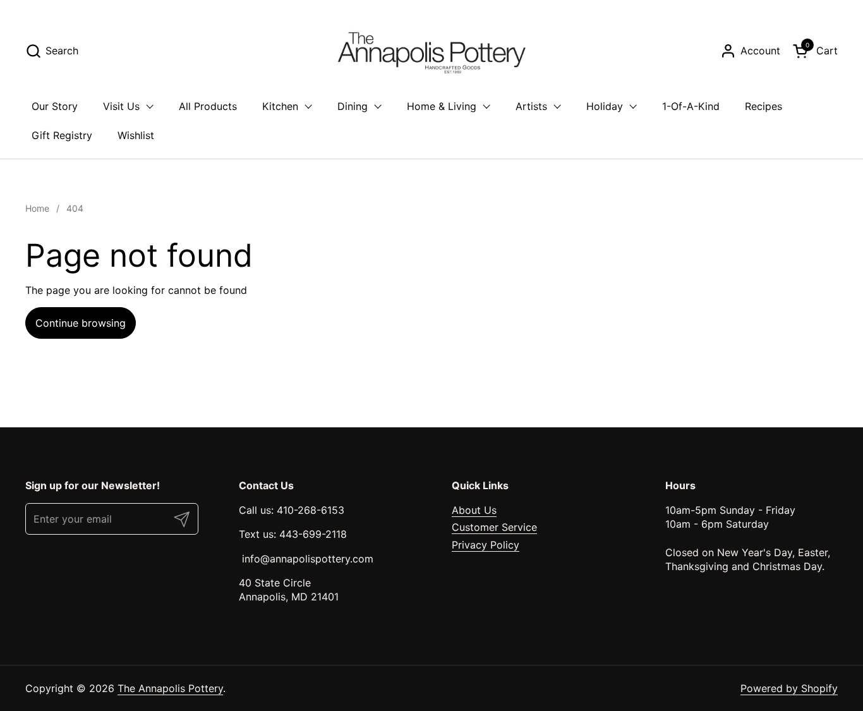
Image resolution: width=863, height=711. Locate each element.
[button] (51, 51)
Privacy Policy (485, 544)
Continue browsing (80, 323)
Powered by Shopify (789, 688)
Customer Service (494, 527)
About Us (474, 510)
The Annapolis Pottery (170, 688)
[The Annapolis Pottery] (431, 50)
